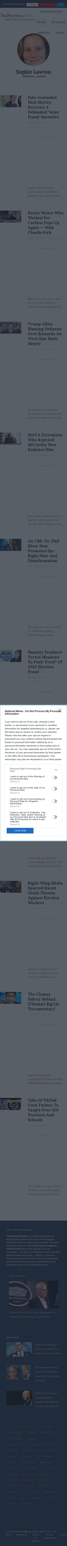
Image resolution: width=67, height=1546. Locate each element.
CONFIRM (20, 831)
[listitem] (33, 769)
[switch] (54, 777)
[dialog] (33, 773)
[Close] (61, 711)
